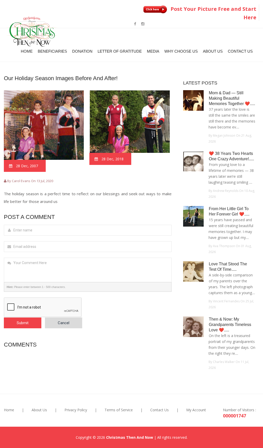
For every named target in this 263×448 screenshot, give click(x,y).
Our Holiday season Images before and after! (61, 78)
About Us (213, 51)
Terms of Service (119, 409)
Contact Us (240, 51)
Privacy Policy (75, 409)
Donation (82, 51)
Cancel (63, 323)
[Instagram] (142, 23)
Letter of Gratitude (120, 51)
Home (27, 51)
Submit (23, 323)
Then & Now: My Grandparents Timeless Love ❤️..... (230, 324)
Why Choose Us (181, 51)
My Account (196, 409)
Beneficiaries (52, 51)
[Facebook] (135, 23)
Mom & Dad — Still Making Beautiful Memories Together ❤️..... (232, 98)
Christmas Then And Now (129, 437)
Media (153, 51)
